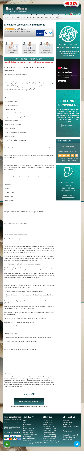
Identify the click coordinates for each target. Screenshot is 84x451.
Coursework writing (49, 433)
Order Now (40, 17)
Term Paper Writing (49, 439)
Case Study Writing (49, 435)
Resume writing (48, 426)
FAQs (34, 17)
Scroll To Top (67, 439)
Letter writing (47, 420)
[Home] (17, 9)
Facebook (75, 435)
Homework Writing (49, 437)
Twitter (65, 437)
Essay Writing (47, 422)
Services (12, 17)
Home (6, 17)
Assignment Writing (50, 431)
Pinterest (72, 437)
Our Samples (27, 437)
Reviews (55, 17)
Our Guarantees (28, 428)
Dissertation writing (50, 428)
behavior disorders (19, 113)
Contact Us (48, 17)
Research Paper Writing (51, 441)
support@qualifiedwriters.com (73, 426)
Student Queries (29, 439)
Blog (61, 17)
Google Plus (67, 435)
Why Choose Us (28, 431)
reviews (73, 160)
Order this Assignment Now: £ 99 (28, 59)
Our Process (27, 17)
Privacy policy (28, 433)
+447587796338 (68, 422)
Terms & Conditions (30, 435)
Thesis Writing (48, 424)
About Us (19, 17)
